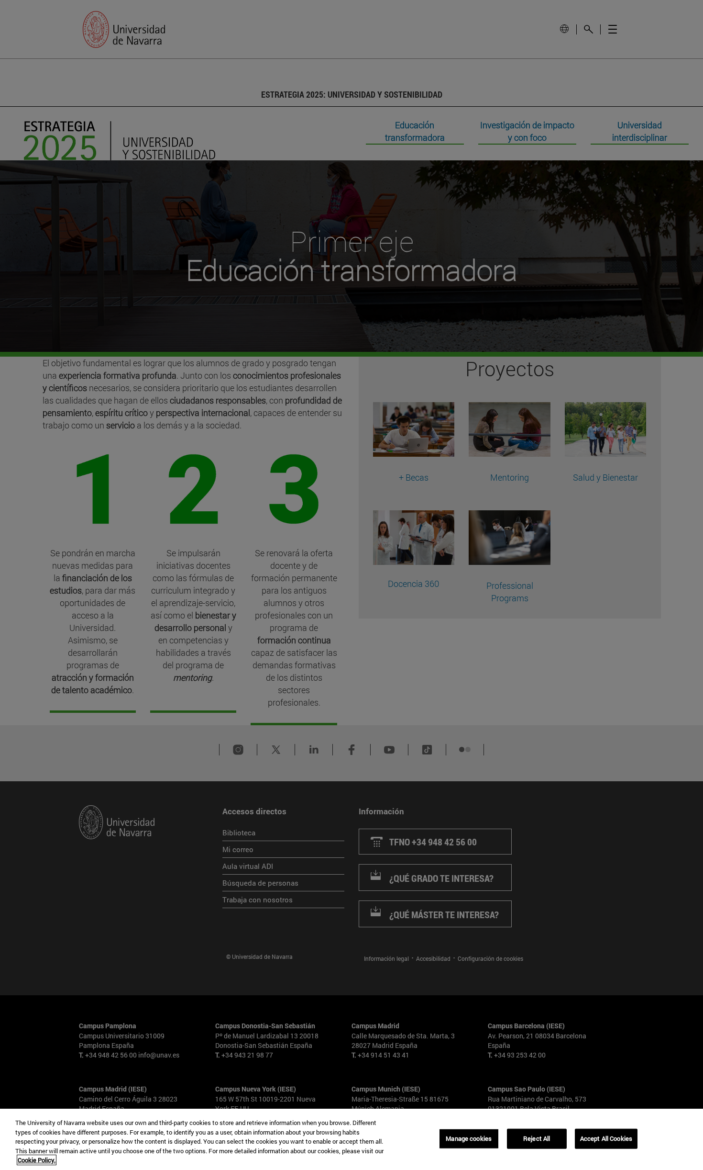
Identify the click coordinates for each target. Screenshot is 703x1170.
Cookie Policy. (36, 1160)
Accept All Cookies (606, 1138)
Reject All (536, 1138)
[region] (351, 1139)
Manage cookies (469, 1138)
